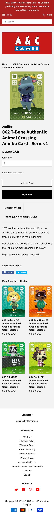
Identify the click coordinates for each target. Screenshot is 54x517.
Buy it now (27, 194)
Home (5, 64)
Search (27, 475)
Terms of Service (27, 453)
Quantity (7, 157)
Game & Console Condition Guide (27, 466)
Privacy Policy (27, 458)
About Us (27, 437)
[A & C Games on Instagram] (30, 490)
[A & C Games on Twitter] (16, 490)
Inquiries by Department (27, 421)
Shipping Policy (27, 441)
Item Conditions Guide (20, 217)
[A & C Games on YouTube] (37, 490)
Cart (49, 15)
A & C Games (29, 501)
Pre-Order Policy (27, 449)
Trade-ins (27, 470)
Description (12, 208)
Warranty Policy (27, 445)
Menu (9, 15)
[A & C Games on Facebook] (23, 490)
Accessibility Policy (27, 462)
